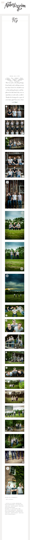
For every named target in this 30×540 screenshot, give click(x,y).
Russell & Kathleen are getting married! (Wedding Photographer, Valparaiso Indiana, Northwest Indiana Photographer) (14, 511)
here (16, 102)
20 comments (11, 497)
